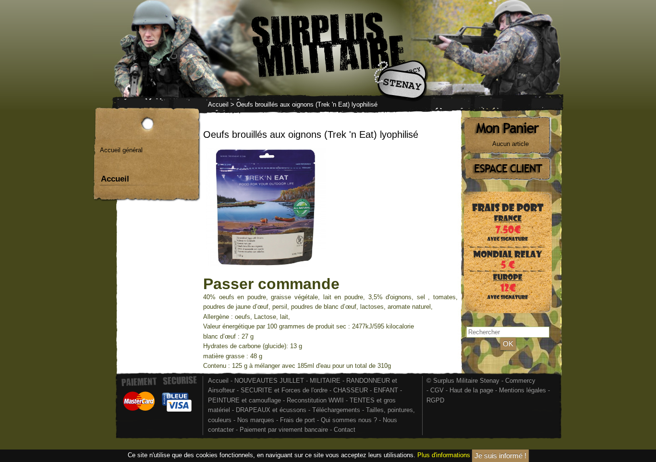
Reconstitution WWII (315, 400)
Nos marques (255, 420)
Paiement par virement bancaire (284, 429)
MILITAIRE (325, 380)
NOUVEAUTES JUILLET (269, 380)
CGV (437, 390)
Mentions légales (522, 390)
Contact (344, 429)
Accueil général (121, 150)
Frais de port (298, 420)
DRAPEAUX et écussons (271, 409)
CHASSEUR (350, 390)
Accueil (218, 104)
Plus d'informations (443, 455)
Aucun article (510, 143)
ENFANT (386, 390)
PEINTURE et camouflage (244, 400)
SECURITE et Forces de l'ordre (284, 390)
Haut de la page (471, 390)
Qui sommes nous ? (350, 420)
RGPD (435, 400)
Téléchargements (336, 409)
